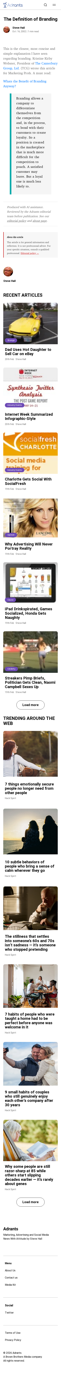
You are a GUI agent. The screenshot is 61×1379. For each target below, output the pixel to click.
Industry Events (14, 405)
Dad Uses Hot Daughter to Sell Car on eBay (28, 351)
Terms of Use (12, 1332)
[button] (54, 4)
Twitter (9, 1312)
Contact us (11, 1277)
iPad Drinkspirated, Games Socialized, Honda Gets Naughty (28, 613)
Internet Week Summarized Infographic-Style (29, 416)
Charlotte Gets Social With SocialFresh (28, 481)
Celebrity (11, 669)
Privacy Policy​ (13, 1340)
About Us (10, 1270)
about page (40, 220)
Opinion (10, 535)
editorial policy (16, 220)
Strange (10, 340)
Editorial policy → (30, 253)
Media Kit (10, 1284)
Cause (10, 600)
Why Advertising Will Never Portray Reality (29, 546)
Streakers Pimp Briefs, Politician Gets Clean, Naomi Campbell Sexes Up (30, 682)
